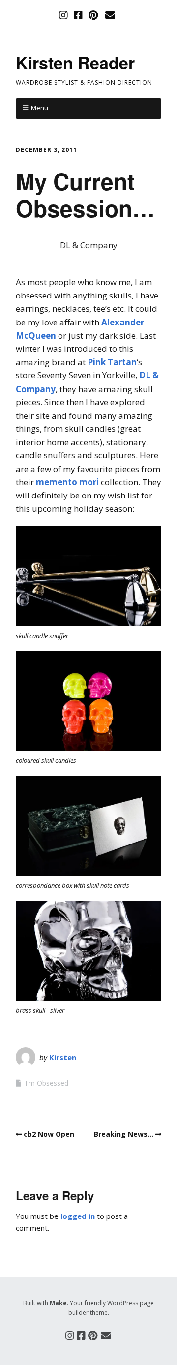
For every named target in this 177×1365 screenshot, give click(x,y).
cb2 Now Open (49, 1134)
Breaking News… (123, 1134)
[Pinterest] (93, 15)
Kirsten (62, 1057)
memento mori (67, 482)
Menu (39, 107)
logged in (77, 1216)
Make (58, 1303)
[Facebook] (78, 15)
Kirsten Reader (75, 62)
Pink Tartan (112, 362)
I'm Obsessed (46, 1083)
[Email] (110, 15)
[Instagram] (64, 15)
